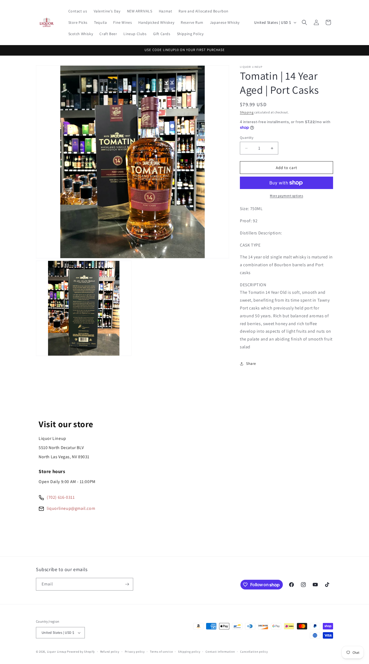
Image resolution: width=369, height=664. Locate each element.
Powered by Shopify (81, 651)
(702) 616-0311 (61, 497)
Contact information (220, 651)
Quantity (246, 137)
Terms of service (161, 651)
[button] (304, 22)
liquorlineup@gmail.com (71, 508)
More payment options (286, 196)
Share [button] (251, 363)
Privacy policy (135, 651)
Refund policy (109, 651)
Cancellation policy (254, 651)
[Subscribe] (127, 584)
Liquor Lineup (56, 651)
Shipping (247, 112)
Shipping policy (189, 651)
